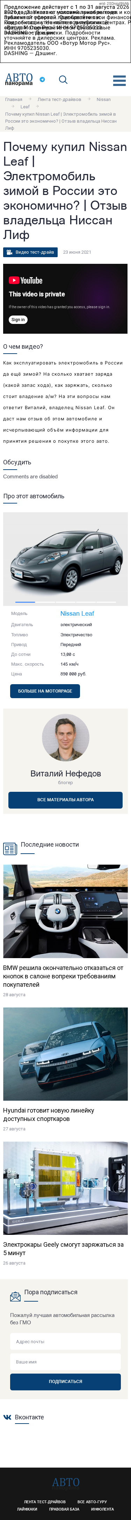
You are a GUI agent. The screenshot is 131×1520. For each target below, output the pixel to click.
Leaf (25, 106)
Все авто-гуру (92, 1502)
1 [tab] (25, 602)
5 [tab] (106, 602)
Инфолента (102, 1510)
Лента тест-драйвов (59, 99)
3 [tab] (65, 602)
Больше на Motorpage (45, 691)
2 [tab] (45, 602)
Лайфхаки (27, 1510)
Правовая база (64, 1510)
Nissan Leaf (77, 614)
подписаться (65, 1382)
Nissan (104, 99)
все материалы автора (65, 800)
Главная (13, 99)
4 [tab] (86, 602)
